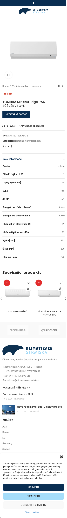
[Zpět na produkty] (59, 86)
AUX (4, 426)
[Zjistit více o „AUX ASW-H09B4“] (28, 288)
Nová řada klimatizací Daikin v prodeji (39, 406)
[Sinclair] (49, 330)
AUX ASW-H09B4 (17, 311)
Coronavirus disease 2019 (17, 394)
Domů (5, 86)
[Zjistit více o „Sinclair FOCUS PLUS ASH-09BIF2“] (60, 288)
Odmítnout (33, 496)
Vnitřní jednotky (20, 86)
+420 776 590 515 (21, 376)
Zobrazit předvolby (33, 505)
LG (3, 438)
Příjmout (33, 487)
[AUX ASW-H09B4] (17, 293)
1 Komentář (19, 399)
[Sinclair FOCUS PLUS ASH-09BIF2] (49, 293)
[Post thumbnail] (8, 410)
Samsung (7, 443)
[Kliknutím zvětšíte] (8, 75)
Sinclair (6, 449)
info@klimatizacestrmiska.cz (25, 380)
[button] (62, 457)
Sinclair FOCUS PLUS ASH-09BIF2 (49, 313)
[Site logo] (33, 11)
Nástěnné (36, 86)
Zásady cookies (32, 512)
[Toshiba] (18, 330)
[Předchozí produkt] (55, 86)
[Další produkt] (63, 86)
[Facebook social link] (33, 3)
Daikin (5, 432)
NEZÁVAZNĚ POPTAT (16, 114)
